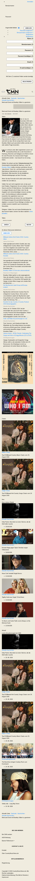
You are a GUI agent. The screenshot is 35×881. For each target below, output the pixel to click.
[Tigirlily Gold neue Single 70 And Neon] (17, 586)
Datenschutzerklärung (8, 875)
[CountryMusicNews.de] (13, 91)
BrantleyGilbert (7, 220)
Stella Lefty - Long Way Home (10, 803)
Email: (29, 62)
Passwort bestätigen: (24, 56)
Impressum (5, 877)
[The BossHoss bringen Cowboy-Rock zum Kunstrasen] (17, 750)
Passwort (8, 16)
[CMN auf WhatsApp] (23, 106)
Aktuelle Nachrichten (8, 519)
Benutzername (9, 5)
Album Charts (6, 452)
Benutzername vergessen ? (25, 32)
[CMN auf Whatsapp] (24, 821)
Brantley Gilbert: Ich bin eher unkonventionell (16, 270)
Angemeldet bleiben (11, 27)
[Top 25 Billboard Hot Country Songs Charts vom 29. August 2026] (17, 474)
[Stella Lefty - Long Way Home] (17, 784)
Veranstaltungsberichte (8, 759)
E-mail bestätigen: (25, 68)
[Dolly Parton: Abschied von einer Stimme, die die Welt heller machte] (17, 510)
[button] (8, 840)
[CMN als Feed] (30, 106)
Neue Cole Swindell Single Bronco (12, 573)
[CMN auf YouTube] (26, 106)
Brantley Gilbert (6, 167)
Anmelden (6, 233)
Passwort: (28, 50)
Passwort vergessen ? (26, 30)
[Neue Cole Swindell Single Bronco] (17, 562)
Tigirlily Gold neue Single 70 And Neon (13, 597)
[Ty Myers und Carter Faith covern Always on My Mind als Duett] (17, 609)
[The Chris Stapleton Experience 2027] (17, 368)
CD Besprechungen (7, 801)
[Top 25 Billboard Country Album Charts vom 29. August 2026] (17, 436)
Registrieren (29, 34)
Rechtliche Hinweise (22, 875)
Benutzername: (26, 44)
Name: (29, 38)
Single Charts (6, 490)
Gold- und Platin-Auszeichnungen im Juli (15, 318)
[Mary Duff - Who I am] (17, 401)
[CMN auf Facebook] (16, 106)
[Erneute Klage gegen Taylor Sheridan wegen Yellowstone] (17, 536)
